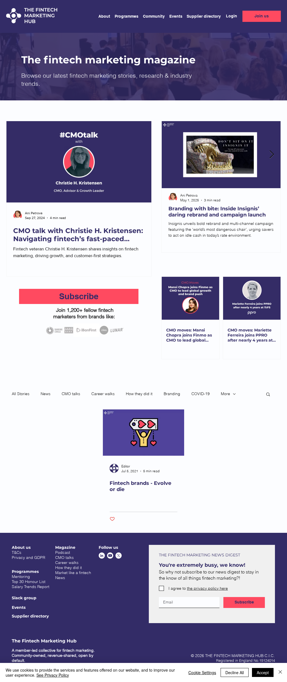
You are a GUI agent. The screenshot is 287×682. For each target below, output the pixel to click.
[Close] (280, 672)
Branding (172, 393)
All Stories (20, 393)
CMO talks (71, 393)
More (225, 393)
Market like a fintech (73, 572)
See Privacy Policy (52, 675)
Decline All (234, 672)
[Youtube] (110, 555)
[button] (124, 16)
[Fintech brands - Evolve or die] (143, 432)
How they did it (139, 393)
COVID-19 (200, 393)
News (45, 393)
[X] (118, 555)
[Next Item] (271, 154)
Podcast (62, 552)
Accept (263, 672)
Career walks (103, 393)
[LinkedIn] (102, 555)
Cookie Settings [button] (202, 672)
